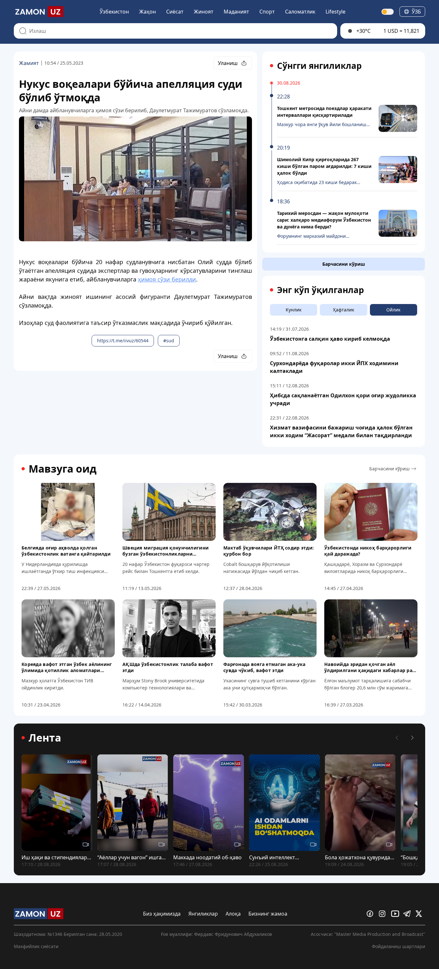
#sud (168, 340)
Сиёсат (175, 11)
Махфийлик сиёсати (36, 946)
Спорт (267, 11)
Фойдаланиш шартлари (398, 946)
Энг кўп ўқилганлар (320, 290)
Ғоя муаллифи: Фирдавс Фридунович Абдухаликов (216, 934)
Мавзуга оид (62, 468)
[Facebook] (371, 913)
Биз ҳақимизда (162, 913)
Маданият (236, 11)
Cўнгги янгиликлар (319, 65)
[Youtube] (396, 913)
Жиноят (203, 11)
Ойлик (393, 310)
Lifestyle (335, 11)
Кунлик (293, 310)
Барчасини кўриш (343, 264)
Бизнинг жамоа (267, 913)
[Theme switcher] (387, 12)
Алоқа (233, 913)
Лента (45, 737)
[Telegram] (408, 913)
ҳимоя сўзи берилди (167, 279)
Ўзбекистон (114, 11)
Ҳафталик (343, 310)
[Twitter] (420, 913)
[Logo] (38, 11)
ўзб (416, 11)
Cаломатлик (300, 11)
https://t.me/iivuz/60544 (122, 340)
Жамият (29, 63)
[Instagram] (384, 913)
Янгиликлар (203, 913)
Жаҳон (147, 11)
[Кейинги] (412, 738)
